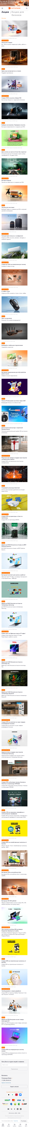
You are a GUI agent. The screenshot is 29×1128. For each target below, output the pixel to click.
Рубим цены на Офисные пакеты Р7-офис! (13, 633)
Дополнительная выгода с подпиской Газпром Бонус (12, 428)
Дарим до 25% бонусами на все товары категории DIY (13, 1020)
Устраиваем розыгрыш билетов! (11, 488)
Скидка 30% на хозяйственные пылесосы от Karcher (14, 843)
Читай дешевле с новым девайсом (11, 991)
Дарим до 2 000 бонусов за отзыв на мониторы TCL (12, 662)
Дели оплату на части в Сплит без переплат (14, 152)
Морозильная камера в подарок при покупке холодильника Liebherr (14, 458)
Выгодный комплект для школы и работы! (13, 575)
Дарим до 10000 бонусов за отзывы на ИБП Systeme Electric (14, 545)
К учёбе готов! (6, 291)
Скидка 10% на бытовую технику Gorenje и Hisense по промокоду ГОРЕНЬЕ (14, 782)
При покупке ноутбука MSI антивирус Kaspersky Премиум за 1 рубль (12, 930)
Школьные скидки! (7, 42)
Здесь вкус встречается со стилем (11, 71)
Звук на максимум (7, 318)
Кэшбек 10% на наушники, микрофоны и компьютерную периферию (13, 812)
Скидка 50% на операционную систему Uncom (13, 1050)
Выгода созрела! (6, 180)
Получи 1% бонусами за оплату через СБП (14, 401)
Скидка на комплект (7, 1079)
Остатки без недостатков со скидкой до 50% (14, 1108)
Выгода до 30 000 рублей (9, 901)
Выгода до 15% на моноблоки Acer (11, 872)
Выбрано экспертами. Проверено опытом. (13, 125)
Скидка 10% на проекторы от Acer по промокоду (12, 517)
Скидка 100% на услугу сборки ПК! (11, 98)
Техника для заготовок (8, 207)
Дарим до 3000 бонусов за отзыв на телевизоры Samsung (12, 604)
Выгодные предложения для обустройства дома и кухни (14, 373)
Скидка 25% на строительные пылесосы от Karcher (14, 961)
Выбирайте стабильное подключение (12, 345)
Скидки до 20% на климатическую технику (14, 264)
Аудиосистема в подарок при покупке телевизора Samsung (12, 752)
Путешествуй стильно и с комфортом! (12, 236)
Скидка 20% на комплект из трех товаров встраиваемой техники (13, 722)
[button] (3, 1125)
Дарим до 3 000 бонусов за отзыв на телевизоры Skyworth (12, 692)
